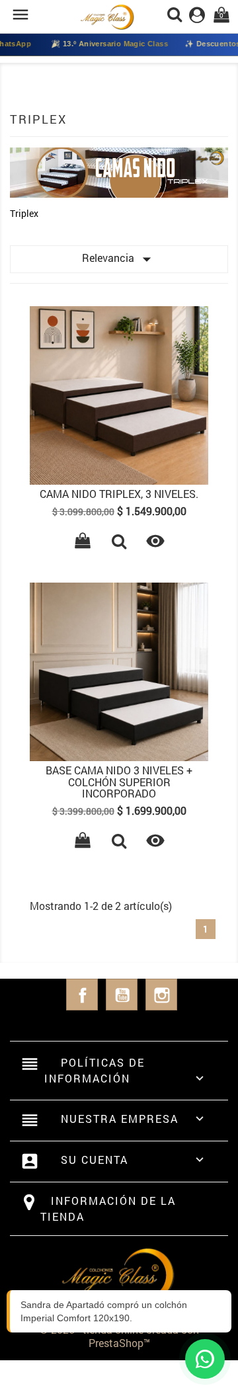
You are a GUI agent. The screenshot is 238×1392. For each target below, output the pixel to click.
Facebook (82, 994)
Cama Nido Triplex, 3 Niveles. (119, 494)
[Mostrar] (119, 542)
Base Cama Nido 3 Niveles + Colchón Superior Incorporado (119, 781)
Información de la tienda (108, 1208)
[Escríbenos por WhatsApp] (205, 1359)
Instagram (161, 994)
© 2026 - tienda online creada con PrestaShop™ (119, 1336)
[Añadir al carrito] (82, 542)
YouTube (121, 994)
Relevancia (119, 259)
